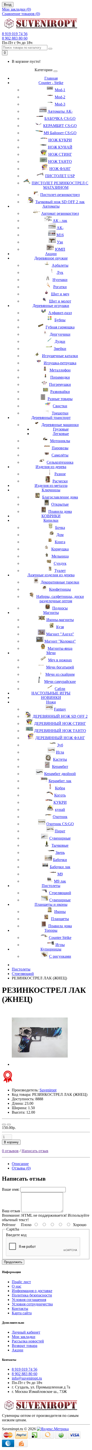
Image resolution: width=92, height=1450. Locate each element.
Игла (60, 752)
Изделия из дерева (51, 467)
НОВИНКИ (51, 697)
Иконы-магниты (60, 620)
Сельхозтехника (60, 462)
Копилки (50, 520)
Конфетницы (60, 589)
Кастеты (60, 759)
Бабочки (60, 860)
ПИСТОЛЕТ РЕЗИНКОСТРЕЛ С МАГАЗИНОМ (60, 185)
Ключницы (51, 490)
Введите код (16, 1235)
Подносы (60, 608)
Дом (60, 535)
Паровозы (60, 448)
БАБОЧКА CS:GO (60, 118)
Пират (60, 831)
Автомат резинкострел (60, 213)
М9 (60, 874)
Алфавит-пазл (60, 313)
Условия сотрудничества (32, 1304)
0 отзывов (10, 1151)
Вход (8, 4)
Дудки (60, 341)
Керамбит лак (60, 781)
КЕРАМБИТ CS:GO (60, 126)
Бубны (60, 320)
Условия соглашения (29, 1300)
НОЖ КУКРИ (60, 140)
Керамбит (60, 766)
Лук (60, 272)
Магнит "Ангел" (60, 634)
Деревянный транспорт (51, 417)
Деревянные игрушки (51, 305)
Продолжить (13, 1262)
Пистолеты (51, 886)
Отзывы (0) (21, 1168)
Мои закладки (23, 1337)
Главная (51, 78)
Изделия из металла (51, 485)
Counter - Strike (51, 83)
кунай (60, 809)
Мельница (60, 556)
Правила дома (60, 511)
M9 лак (60, 881)
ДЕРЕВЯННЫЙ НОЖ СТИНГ (60, 723)
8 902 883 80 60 (14, 38)
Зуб (60, 745)
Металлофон (60, 370)
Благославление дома (60, 497)
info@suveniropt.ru (27, 1378)
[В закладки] (4, 1124)
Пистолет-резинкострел (60, 195)
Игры (60, 945)
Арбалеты (60, 265)
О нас (16, 1286)
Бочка (60, 527)
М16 (60, 235)
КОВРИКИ (51, 516)
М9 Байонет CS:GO (60, 133)
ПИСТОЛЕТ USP (60, 176)
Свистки (60, 406)
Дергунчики (60, 334)
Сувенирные (60, 838)
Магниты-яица (60, 648)
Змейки (60, 348)
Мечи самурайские (60, 681)
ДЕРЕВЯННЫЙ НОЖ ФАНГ (60, 738)
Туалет (60, 570)
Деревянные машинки (60, 425)
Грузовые (61, 429)
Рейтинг (9, 1225)
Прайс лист (21, 1282)
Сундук (60, 563)
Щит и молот (60, 301)
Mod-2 (60, 97)
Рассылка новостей (28, 1341)
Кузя (60, 627)
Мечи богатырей (60, 667)
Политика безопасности (32, 1295)
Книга (60, 542)
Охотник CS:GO (60, 824)
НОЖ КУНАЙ (60, 147)
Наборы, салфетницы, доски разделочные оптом (60, 598)
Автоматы (51, 206)
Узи (60, 242)
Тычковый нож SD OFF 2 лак (60, 202)
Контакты (20, 1308)
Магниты (51, 612)
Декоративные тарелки (60, 582)
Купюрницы (50, 949)
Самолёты (60, 455)
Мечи (51, 653)
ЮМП (60, 249)
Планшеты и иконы (51, 904)
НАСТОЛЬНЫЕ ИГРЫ (50, 693)
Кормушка (60, 549)
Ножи (51, 702)
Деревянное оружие (51, 258)
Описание (20, 1164)
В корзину (11, 1142)
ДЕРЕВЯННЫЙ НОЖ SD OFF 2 (60, 716)
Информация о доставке (32, 1291)
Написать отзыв (35, 1151)
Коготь (60, 795)
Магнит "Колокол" (60, 641)
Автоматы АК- (60, 111)
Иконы (60, 911)
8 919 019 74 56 (14, 34)
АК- (60, 228)
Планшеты (60, 919)
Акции (51, 254)
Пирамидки (60, 377)
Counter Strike (60, 937)
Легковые (61, 434)
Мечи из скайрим (60, 674)
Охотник (60, 817)
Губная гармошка (60, 327)
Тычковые (60, 845)
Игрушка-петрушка (60, 363)
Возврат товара (24, 1345)
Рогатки (60, 287)
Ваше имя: (10, 1189)
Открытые (60, 504)
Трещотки (60, 413)
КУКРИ (60, 802)
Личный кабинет (26, 1332)
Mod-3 (60, 104)
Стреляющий (60, 893)
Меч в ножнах (60, 660)
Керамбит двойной (60, 774)
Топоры (50, 930)
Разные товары (60, 399)
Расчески (60, 481)
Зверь (60, 852)
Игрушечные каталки (60, 356)
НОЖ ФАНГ (60, 169)
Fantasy (60, 709)
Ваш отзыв (11, 1211)
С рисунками (60, 956)
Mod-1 (60, 90)
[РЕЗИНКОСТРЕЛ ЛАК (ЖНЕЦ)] (40, 1064)
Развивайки (60, 392)
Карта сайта (22, 1313)
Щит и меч (60, 294)
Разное (60, 474)
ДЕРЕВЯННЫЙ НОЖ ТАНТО (60, 731)
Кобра (60, 788)
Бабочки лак (60, 867)
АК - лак (60, 220)
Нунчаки (60, 280)
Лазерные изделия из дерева (51, 575)
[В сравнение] (9, 1124)
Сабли (60, 689)
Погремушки (60, 384)
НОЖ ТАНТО (60, 161)
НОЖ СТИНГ (60, 154)
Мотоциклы (60, 441)
